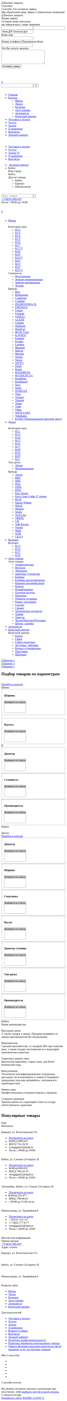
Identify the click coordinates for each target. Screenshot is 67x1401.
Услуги (12, 122)
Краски (19, 586)
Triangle (19, 400)
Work (18, 530)
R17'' (18, 245)
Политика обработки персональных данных (34, 1343)
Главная (13, 94)
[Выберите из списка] (15, 702)
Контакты (14, 131)
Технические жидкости (28, 611)
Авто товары (22, 110)
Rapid (18, 369)
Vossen (19, 527)
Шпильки (20, 654)
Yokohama (21, 415)
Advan (19, 474)
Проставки (21, 651)
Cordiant (20, 301)
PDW (18, 490)
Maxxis (19, 350)
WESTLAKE (22, 412)
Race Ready (21, 493)
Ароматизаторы (24, 564)
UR (17, 521)
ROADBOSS (22, 372)
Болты (19, 635)
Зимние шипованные (27, 282)
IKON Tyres (22, 332)
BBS (17, 477)
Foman (19, 310)
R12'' (18, 229)
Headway (20, 329)
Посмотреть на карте (20, 1137)
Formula (19, 313)
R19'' (18, 254)
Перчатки (20, 595)
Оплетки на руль (25, 592)
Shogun (19, 508)
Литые (19, 465)
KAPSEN (20, 335)
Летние (19, 285)
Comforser (21, 298)
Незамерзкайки (24, 589)
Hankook (20, 325)
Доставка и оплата (19, 119)
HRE (18, 480)
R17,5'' (19, 248)
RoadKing (20, 378)
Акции (12, 125)
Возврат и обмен (18, 1330)
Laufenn (19, 344)
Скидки (19, 604)
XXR (18, 533)
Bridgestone (21, 294)
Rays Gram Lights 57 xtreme (31, 496)
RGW (18, 499)
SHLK (19, 505)
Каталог (13, 97)
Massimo (20, 347)
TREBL (19, 518)
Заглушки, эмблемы (26, 645)
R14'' (18, 236)
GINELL (20, 316)
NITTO (19, 363)
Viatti (18, 406)
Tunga (18, 403)
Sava (17, 384)
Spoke (18, 511)
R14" (18, 549)
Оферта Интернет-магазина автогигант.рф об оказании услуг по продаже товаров (34, 1348)
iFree (18, 484)
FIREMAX (21, 307)
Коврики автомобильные (29, 583)
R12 (17, 431)
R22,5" (19, 270)
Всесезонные (22, 276)
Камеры (19, 577)
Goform (19, 322)
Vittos (18, 409)
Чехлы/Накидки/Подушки (30, 620)
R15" (18, 552)
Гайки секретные (25, 642)
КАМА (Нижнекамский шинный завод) (38, 418)
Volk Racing (22, 524)
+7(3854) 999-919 (11, 199)
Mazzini (19, 353)
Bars (17, 291)
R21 (17, 459)
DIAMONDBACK (26, 304)
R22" (18, 267)
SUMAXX (21, 391)
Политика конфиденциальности (27, 1340)
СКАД (19, 536)
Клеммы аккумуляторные (30, 580)
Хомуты (20, 617)
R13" (18, 546)
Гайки (18, 639)
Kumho (19, 341)
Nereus (19, 356)
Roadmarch (21, 381)
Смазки (19, 608)
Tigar (18, 394)
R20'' (18, 260)
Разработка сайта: (23, 1398)
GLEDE (19, 319)
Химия (19, 614)
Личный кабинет (18, 134)
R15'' (18, 239)
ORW (18, 487)
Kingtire (19, 338)
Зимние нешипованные (29, 279)
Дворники (21, 570)
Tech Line (20, 515)
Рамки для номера (25, 601)
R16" (18, 555)
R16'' (18, 242)
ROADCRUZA (24, 375)
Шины (19, 100)
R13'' (18, 232)
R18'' (18, 251)
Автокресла (22, 113)
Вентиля (20, 567)
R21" (18, 263)
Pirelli (18, 366)
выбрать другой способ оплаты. (40, 1391)
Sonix (18, 387)
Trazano (19, 397)
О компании (15, 128)
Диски (19, 103)
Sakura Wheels (23, 502)
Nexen (18, 360)
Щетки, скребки (24, 623)
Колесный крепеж (25, 116)
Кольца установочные (28, 648)
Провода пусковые (26, 598)
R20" (18, 456)
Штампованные (24, 468)
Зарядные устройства (27, 573)
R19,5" (19, 257)
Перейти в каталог (12, 684)
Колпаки (20, 107)
